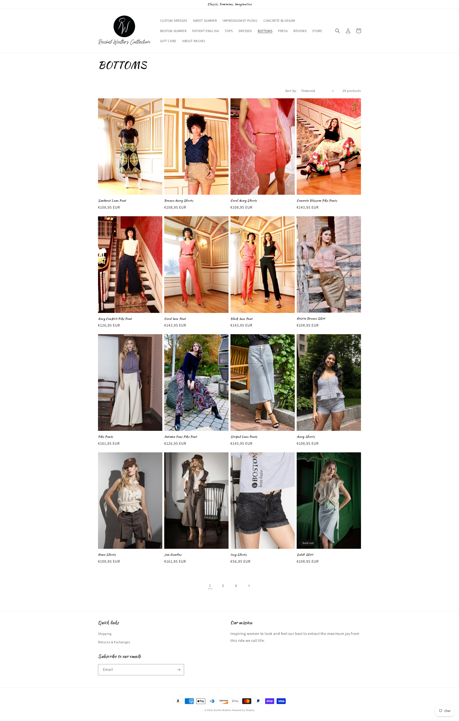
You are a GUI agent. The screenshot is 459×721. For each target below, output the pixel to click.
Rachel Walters (222, 710)
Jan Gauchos (173, 555)
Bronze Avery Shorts (178, 201)
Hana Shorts (107, 555)
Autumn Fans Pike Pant (180, 437)
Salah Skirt (305, 555)
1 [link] (210, 585)
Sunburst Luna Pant (112, 201)
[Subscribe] (178, 669)
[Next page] (249, 585)
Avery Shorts (306, 437)
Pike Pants (105, 437)
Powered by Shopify (243, 710)
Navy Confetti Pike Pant (115, 319)
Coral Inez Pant (175, 319)
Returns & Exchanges (114, 642)
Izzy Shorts (238, 555)
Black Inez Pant (241, 319)
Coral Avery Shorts (243, 201)
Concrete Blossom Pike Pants (317, 201)
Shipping (105, 634)
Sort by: (291, 91)
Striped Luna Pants (243, 437)
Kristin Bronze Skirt (311, 319)
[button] (337, 31)
